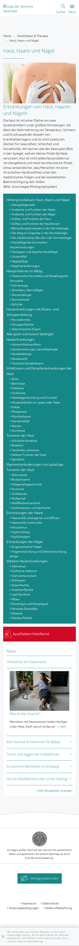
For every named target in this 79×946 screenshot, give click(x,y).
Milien (16, 599)
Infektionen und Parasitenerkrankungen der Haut (39, 371)
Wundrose (18, 430)
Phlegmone (19, 411)
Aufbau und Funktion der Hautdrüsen (36, 223)
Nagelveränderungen (26, 266)
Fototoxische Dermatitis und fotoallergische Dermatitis (39, 278)
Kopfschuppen (21, 536)
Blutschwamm (21, 479)
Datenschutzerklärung (29, 941)
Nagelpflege (20, 261)
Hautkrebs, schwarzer (25, 450)
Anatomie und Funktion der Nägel (33, 214)
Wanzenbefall (21, 421)
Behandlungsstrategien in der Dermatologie (40, 228)
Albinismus (19, 566)
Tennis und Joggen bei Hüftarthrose (33, 754)
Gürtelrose (18, 393)
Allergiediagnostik (23, 204)
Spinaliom (18, 459)
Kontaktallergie (22, 354)
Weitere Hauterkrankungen (27, 560)
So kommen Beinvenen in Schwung (33, 766)
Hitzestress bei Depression (27, 662)
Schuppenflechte (23, 324)
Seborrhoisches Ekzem (26, 329)
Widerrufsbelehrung (58, 908)
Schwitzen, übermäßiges (27, 290)
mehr (63, 726)
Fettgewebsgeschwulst (27, 484)
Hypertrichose (21, 532)
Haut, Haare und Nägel (24, 40)
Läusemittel (19, 256)
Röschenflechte (22, 618)
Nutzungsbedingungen (24, 908)
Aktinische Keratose (24, 440)
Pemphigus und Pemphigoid (30, 604)
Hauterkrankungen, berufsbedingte (35, 349)
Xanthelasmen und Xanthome (31, 508)
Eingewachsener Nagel (27, 546)
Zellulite (17, 304)
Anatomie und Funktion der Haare (33, 209)
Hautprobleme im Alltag (24, 270)
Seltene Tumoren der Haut (29, 454)
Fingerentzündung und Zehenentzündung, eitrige (38, 553)
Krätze (16, 407)
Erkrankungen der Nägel (25, 541)
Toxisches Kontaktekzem (27, 363)
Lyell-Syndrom (21, 594)
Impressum (29, 903)
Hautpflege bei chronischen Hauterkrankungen (28, 244)
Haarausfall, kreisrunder (27, 522)
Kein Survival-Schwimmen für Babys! (33, 742)
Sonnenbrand (20, 299)
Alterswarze (19, 475)
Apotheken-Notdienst (30, 633)
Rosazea (17, 613)
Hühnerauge (20, 285)
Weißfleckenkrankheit (26, 503)
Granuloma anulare (24, 575)
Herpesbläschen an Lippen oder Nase (36, 402)
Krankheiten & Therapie (32, 36)
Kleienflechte (20, 585)
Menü (72, 12)
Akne (15, 379)
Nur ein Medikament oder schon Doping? (37, 779)
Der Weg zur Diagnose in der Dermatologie (39, 233)
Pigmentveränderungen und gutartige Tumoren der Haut (35, 467)
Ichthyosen (19, 580)
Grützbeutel (19, 493)
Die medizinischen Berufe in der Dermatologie (41, 237)
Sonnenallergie (21, 295)
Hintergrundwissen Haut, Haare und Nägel (38, 199)
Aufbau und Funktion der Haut (31, 219)
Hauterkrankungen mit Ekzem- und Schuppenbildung (33, 312)
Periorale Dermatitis (24, 608)
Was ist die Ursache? (25, 713)
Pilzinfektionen (21, 416)
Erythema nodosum (24, 571)
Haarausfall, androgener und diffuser (36, 518)
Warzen (16, 426)
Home (7, 36)
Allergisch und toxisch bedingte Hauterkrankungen (30, 336)
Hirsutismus (19, 527)
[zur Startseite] (24, 8)
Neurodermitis (21, 319)
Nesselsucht (19, 358)
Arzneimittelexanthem (26, 344)
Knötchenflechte (22, 589)
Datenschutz (51, 903)
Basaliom (17, 445)
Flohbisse (18, 388)
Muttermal (18, 498)
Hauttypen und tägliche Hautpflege (35, 252)
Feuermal (18, 489)
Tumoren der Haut (20, 435)
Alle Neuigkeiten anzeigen (55, 790)
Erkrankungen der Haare (25, 512)
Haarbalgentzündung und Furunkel (34, 397)
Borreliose (18, 383)
